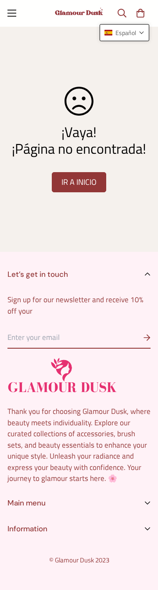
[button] (140, 13)
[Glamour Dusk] (79, 13)
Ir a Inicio (79, 182)
